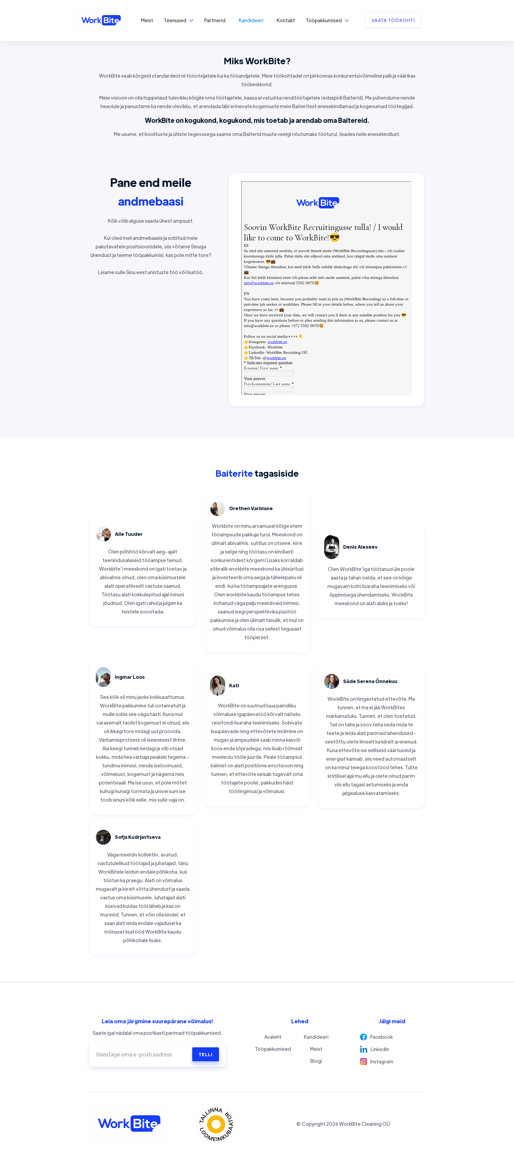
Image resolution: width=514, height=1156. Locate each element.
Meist (147, 20)
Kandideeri (251, 20)
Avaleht (272, 1037)
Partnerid (214, 20)
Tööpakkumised (273, 1049)
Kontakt (286, 20)
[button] (179, 20)
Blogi (316, 1061)
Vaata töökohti (393, 20)
